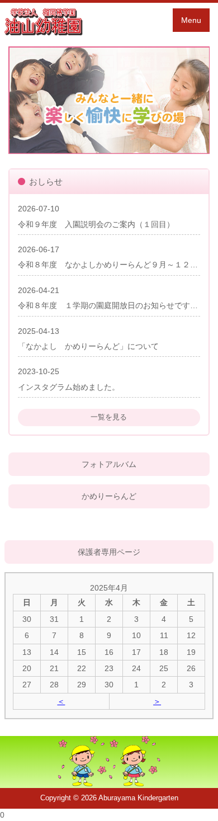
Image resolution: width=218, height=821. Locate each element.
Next (195, 101)
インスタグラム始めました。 (69, 387)
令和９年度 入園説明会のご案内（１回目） (96, 224)
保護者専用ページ (109, 552)
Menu (191, 20)
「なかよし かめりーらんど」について (88, 346)
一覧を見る (109, 417)
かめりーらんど (109, 496)
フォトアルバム (109, 464)
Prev (23, 101)
